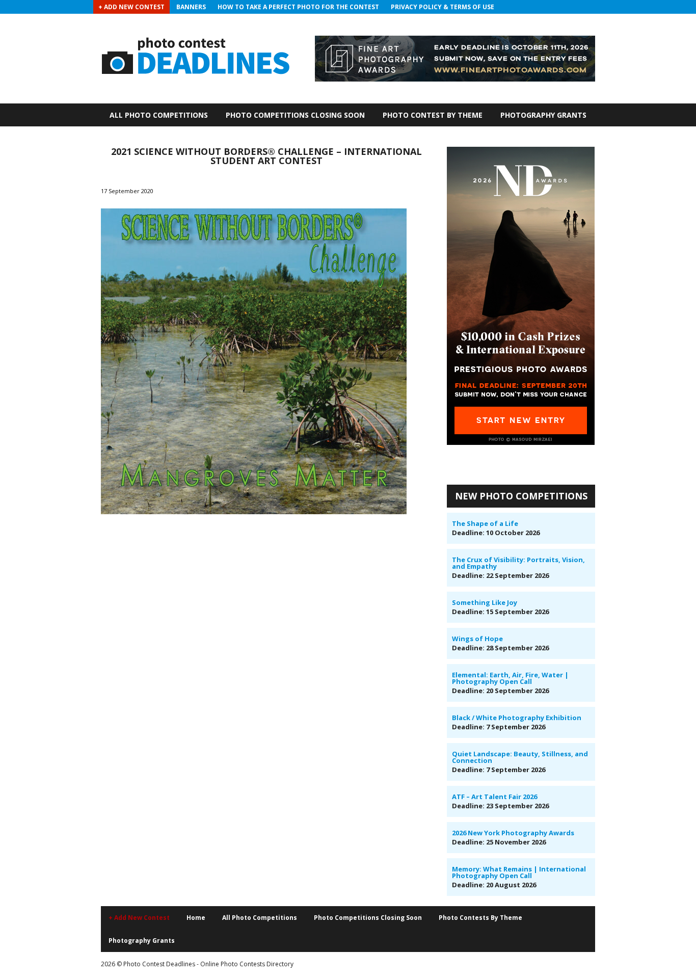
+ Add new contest (139, 917)
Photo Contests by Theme (480, 917)
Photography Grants (543, 115)
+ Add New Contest (131, 7)
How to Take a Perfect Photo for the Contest (298, 7)
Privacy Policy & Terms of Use (442, 7)
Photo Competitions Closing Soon (295, 115)
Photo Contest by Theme (433, 115)
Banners (191, 7)
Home (195, 917)
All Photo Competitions (159, 115)
